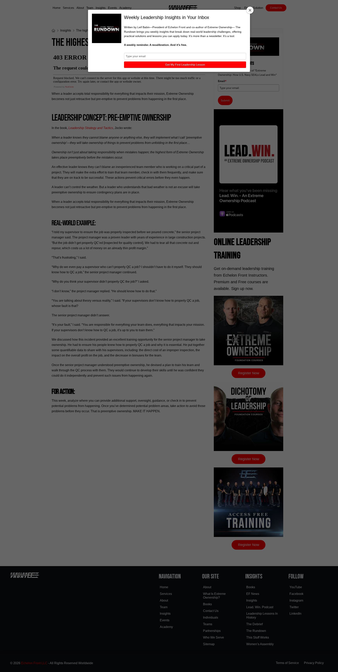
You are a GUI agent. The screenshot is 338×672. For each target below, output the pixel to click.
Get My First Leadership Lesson (185, 64)
